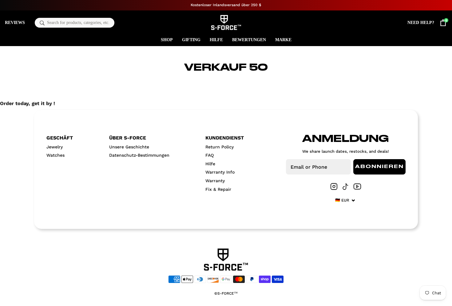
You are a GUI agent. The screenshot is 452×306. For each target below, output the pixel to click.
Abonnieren (379, 167)
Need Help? (420, 22)
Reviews (15, 22)
